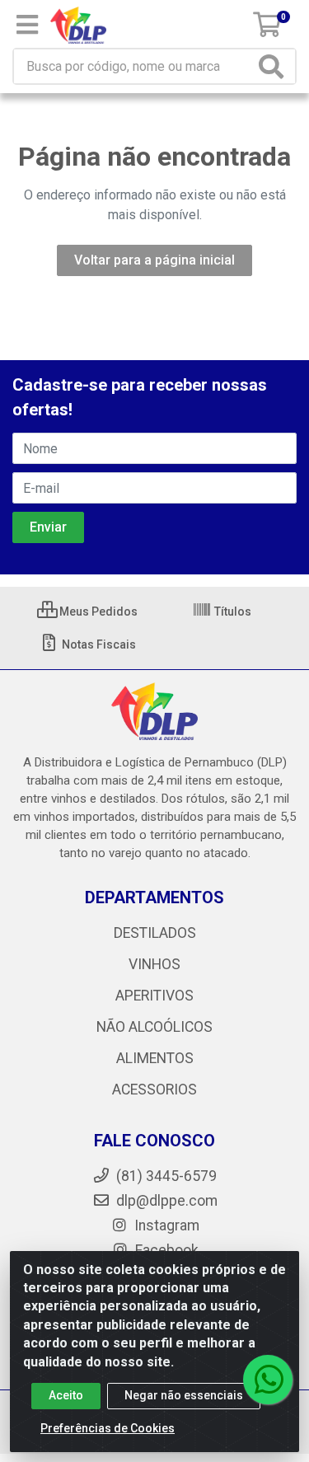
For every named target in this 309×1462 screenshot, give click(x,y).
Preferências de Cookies (107, 1428)
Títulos (231, 611)
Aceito (66, 1395)
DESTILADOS (155, 933)
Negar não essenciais (183, 1395)
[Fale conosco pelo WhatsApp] (268, 1379)
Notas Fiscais (97, 644)
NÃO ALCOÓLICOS (154, 1027)
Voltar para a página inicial (154, 260)
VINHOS (154, 964)
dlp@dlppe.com (167, 1201)
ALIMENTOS (155, 1058)
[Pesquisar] (274, 66)
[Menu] (27, 25)
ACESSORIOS (154, 1089)
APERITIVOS (154, 995)
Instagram (165, 1225)
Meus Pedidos (97, 611)
